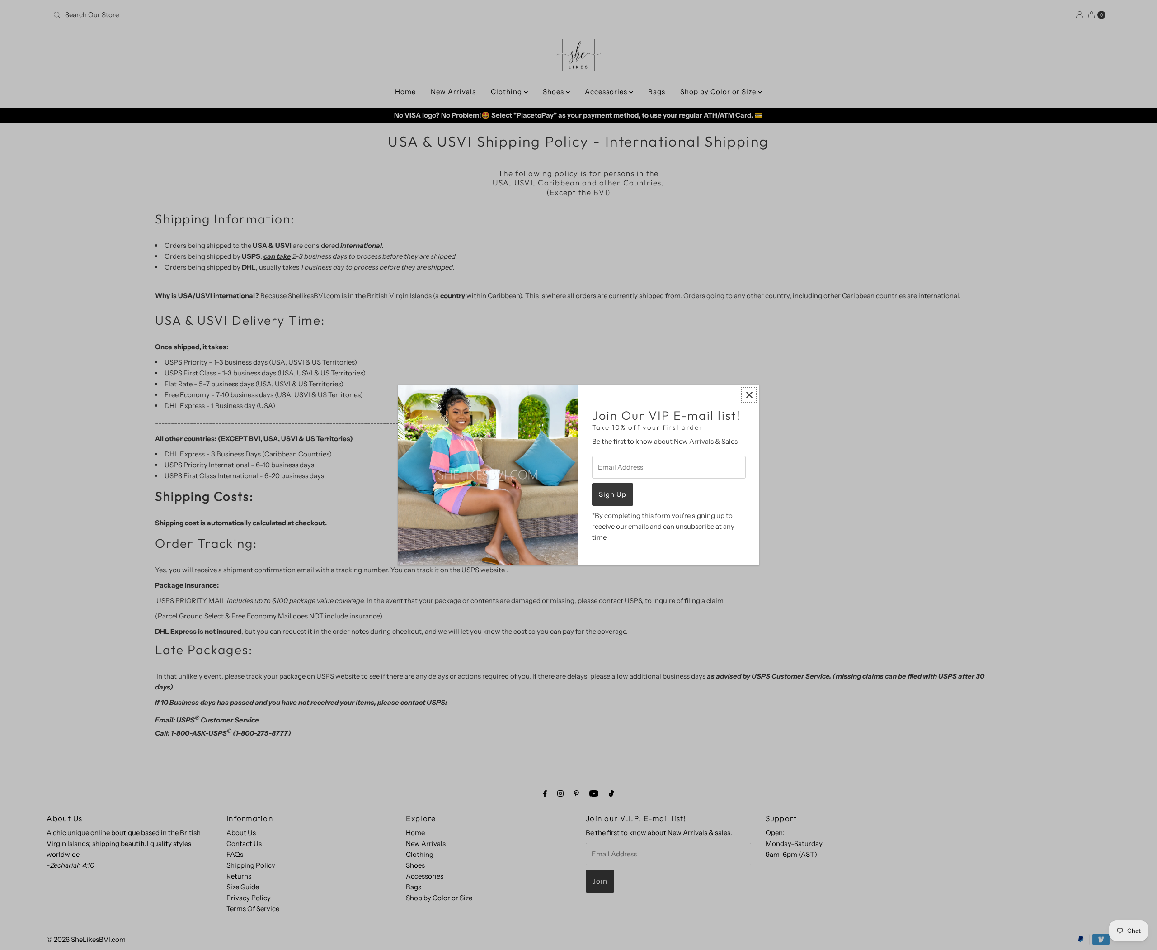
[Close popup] (749, 395)
